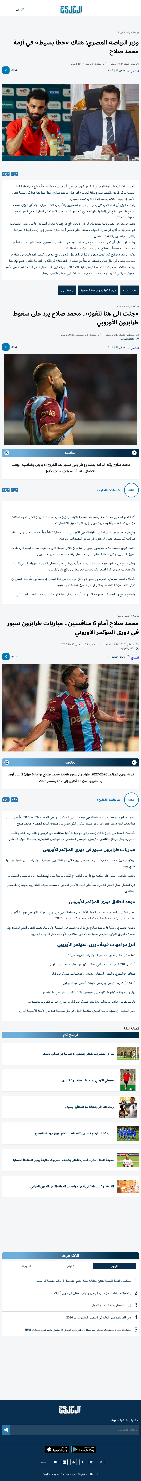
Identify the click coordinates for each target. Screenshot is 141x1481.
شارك (14, 70)
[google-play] (83, 1450)
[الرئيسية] (70, 1411)
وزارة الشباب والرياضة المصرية (98, 290)
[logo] (72, 10)
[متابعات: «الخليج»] (131, 490)
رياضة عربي (67, 290)
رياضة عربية (124, 32)
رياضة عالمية (123, 306)
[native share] (6, 70)
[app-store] (57, 1450)
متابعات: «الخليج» (108, 490)
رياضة (136, 32)
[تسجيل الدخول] (20, 10)
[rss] (73, 1462)
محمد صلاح (129, 290)
